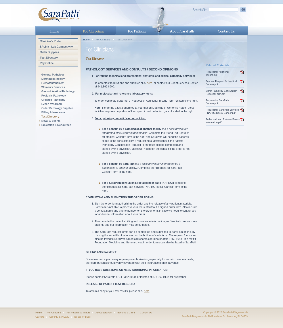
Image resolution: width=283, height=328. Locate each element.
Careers (39, 316)
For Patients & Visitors (78, 312)
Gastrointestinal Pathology (58, 91)
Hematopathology (52, 83)
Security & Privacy (59, 316)
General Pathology (53, 74)
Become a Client (126, 312)
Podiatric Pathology (53, 95)
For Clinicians (103, 39)
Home (86, 39)
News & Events (51, 120)
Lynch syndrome (52, 104)
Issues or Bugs (82, 316)
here (149, 83)
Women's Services (53, 87)
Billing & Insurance (53, 112)
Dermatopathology (53, 79)
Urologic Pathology (53, 100)
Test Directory (50, 116)
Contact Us (146, 312)
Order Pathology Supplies (57, 108)
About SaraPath (104, 312)
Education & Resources (56, 125)
